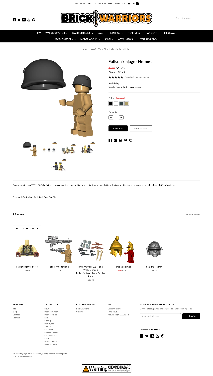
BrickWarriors (82, 308)
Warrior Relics (81, 33)
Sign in (98, 3)
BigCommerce (30, 353)
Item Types (133, 33)
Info (14, 308)
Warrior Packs (149, 39)
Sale (101, 33)
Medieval (169, 33)
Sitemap (16, 317)
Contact (16, 314)
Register (108, 3)
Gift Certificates (82, 3)
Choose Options (59, 249)
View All (79, 311)
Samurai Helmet (154, 266)
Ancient (152, 33)
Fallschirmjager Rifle (59, 266)
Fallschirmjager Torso (27, 266)
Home (85, 49)
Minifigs (115, 33)
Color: (116, 98)
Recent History (64, 39)
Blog (15, 311)
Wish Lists (120, 3)
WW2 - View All (127, 39)
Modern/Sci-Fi (89, 39)
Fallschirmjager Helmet (120, 49)
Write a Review (142, 77)
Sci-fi (108, 39)
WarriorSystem (55, 33)
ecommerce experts (58, 353)
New (38, 33)
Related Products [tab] (27, 228)
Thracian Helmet (122, 266)
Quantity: (113, 112)
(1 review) (129, 77)
